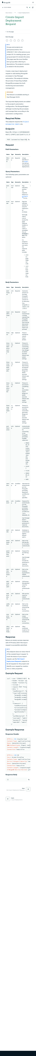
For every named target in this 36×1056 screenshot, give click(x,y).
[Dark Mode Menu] (32, 7)
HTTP (23, 221)
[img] (7, 40)
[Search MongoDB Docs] (27, 7)
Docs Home (9, 12)
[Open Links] (33, 2)
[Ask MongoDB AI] (29, 7)
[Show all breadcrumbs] (15, 12)
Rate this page (9, 37)
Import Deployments (23, 12)
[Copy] (29, 139)
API (26, 214)
